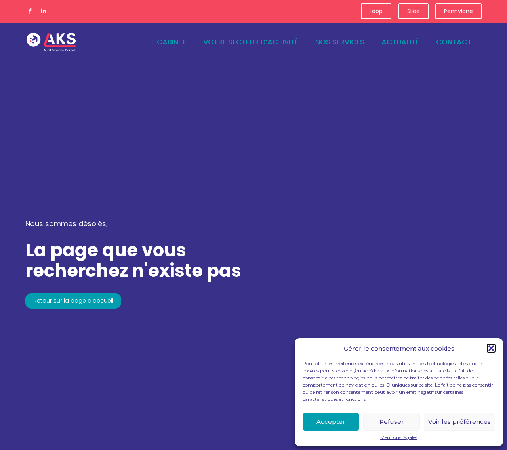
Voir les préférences (459, 421)
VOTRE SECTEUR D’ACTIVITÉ (250, 42)
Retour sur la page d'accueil (73, 301)
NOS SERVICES (339, 42)
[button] (491, 348)
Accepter (330, 421)
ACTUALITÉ (400, 42)
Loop (376, 11)
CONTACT (454, 42)
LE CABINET (167, 42)
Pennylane (458, 11)
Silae (413, 11)
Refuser (391, 421)
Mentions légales (398, 437)
